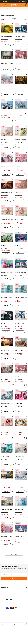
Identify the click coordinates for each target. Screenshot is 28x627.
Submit (14, 578)
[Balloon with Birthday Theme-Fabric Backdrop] (7, 264)
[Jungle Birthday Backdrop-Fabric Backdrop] (7, 237)
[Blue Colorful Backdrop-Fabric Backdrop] (21, 105)
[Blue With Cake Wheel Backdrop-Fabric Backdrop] (7, 289)
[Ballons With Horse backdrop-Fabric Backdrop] (21, 55)
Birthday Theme (7, 8)
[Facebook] (2, 599)
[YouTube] (11, 599)
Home (2, 8)
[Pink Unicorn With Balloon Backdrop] (21, 369)
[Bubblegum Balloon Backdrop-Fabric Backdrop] (7, 369)
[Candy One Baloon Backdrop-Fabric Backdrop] (21, 211)
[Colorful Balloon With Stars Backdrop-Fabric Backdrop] (7, 528)
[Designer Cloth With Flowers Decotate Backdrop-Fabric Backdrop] (21, 528)
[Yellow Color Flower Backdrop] (21, 80)
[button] (13, 19)
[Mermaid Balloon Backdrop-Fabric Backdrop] (21, 422)
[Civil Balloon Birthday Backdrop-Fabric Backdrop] (7, 475)
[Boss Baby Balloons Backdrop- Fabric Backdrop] (7, 105)
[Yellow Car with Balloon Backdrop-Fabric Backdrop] (7, 28)
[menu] (1, 5)
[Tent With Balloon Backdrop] (21, 475)
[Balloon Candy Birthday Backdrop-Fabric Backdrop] (7, 422)
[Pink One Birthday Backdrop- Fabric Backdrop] (21, 158)
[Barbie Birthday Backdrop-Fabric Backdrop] (21, 395)
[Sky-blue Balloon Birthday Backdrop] (7, 448)
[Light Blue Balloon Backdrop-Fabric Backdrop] (21, 501)
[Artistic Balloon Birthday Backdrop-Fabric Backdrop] (7, 184)
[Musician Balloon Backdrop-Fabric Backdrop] (7, 342)
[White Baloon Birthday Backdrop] (21, 315)
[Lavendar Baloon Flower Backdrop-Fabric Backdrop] (7, 158)
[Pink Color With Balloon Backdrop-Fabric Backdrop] (7, 211)
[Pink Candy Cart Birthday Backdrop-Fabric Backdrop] (7, 131)
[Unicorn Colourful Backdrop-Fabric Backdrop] (7, 80)
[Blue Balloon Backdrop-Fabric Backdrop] (21, 289)
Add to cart (6, 44)
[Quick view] (12, 23)
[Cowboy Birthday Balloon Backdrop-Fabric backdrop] (21, 342)
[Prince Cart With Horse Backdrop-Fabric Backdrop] (21, 264)
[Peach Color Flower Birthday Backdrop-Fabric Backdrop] (21, 184)
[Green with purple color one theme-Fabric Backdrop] (7, 55)
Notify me (19, 44)
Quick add (5, 69)
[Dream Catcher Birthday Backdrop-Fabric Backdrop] (7, 501)
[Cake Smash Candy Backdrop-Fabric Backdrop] (21, 448)
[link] (14, 625)
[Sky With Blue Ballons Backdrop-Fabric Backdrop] (21, 237)
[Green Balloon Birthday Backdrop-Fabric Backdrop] (21, 131)
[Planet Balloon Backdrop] (7, 315)
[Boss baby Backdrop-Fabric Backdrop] (21, 28)
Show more (14, 554)
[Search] (5, 5)
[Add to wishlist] (12, 44)
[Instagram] (6, 599)
